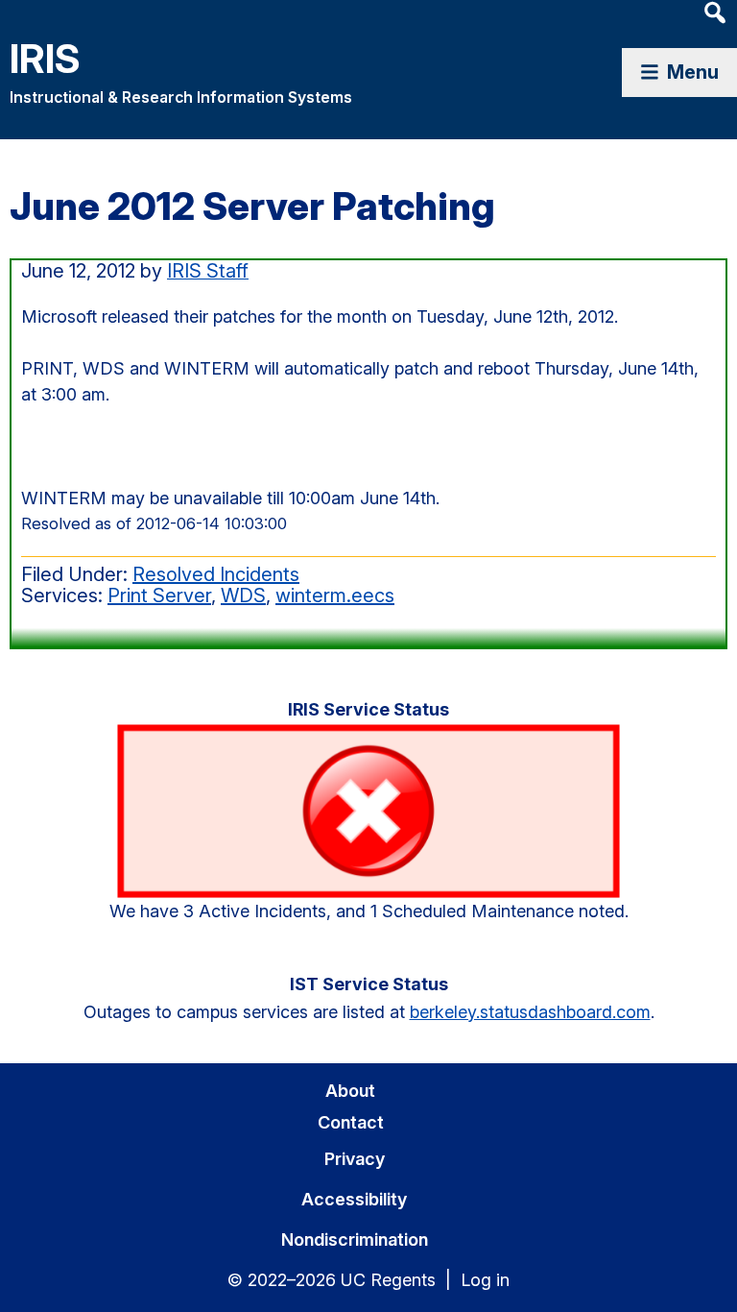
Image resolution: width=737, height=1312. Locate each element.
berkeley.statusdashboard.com (530, 1012)
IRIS (45, 58)
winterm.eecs (334, 595)
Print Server (159, 595)
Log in (485, 1280)
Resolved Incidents (215, 574)
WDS (243, 595)
